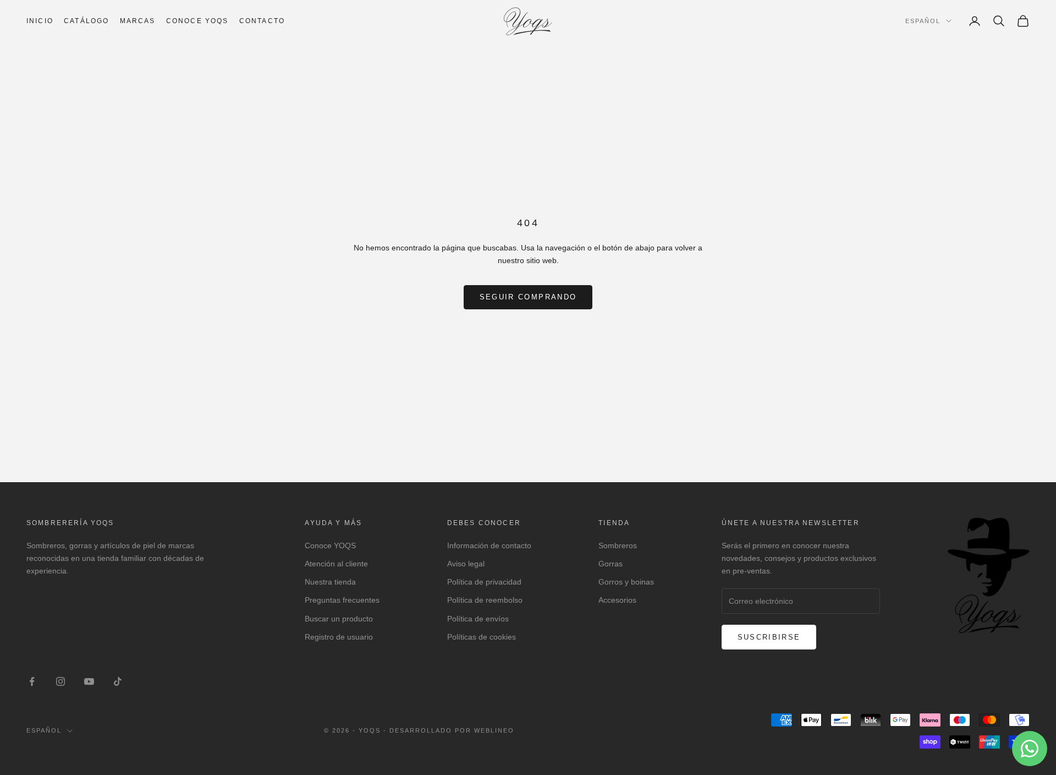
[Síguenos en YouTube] (89, 681)
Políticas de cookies (481, 636)
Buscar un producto (339, 618)
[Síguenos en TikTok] (117, 681)
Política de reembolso (484, 600)
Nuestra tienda (330, 581)
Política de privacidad (484, 581)
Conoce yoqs (197, 21)
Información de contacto (489, 545)
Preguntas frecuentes (342, 600)
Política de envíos (478, 618)
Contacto (262, 21)
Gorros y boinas (626, 581)
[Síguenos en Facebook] (31, 681)
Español (923, 21)
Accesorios (617, 600)
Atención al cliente (336, 563)
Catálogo (86, 21)
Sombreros (617, 545)
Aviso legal (466, 563)
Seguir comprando (528, 297)
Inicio (39, 21)
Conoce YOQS (330, 545)
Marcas (138, 21)
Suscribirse (769, 637)
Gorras (610, 563)
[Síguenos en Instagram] (60, 681)
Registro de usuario (339, 636)
